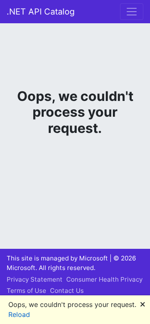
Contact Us (67, 291)
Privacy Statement (34, 279)
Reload (19, 314)
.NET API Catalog (41, 12)
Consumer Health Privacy (104, 279)
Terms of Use (26, 291)
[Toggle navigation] (131, 11)
